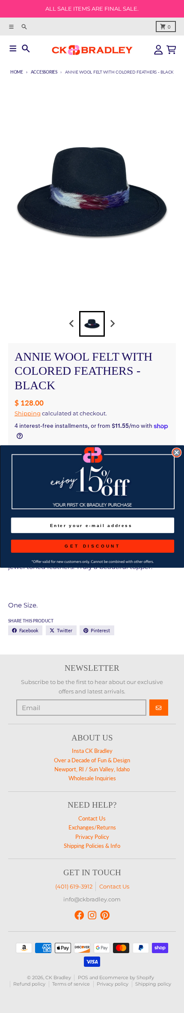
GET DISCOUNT (92, 546)
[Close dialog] (176, 452)
